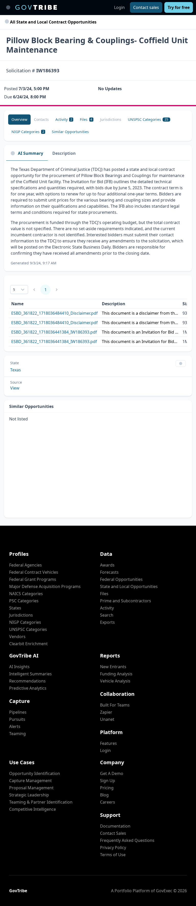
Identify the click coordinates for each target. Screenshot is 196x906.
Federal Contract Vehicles (33, 572)
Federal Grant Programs (32, 579)
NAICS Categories (26, 593)
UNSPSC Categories (28, 629)
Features (108, 743)
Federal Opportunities (121, 579)
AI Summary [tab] (30, 153)
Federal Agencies (25, 565)
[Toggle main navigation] (8, 7)
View (14, 388)
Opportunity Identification (34, 773)
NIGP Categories (25, 622)
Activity (107, 608)
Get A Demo (111, 773)
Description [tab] (64, 153)
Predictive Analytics (27, 688)
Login (119, 7)
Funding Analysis (116, 674)
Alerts (14, 726)
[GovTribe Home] (36, 7)
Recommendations (27, 681)
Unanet (107, 719)
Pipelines (18, 712)
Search (106, 615)
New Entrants (113, 666)
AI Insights (19, 666)
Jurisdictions (21, 615)
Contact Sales (113, 833)
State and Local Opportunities (129, 586)
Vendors (17, 636)
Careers (107, 802)
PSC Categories (24, 601)
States (15, 608)
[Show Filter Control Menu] (181, 363)
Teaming (17, 733)
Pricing (107, 788)
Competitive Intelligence (32, 809)
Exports (107, 622)
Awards (107, 565)
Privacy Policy (113, 847)
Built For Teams (115, 705)
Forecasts (109, 572)
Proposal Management (31, 788)
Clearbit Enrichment (28, 643)
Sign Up (107, 780)
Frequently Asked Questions (127, 840)
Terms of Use (113, 854)
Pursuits (17, 719)
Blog (104, 795)
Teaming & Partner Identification (40, 802)
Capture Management (30, 780)
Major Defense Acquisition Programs (45, 586)
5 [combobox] (14, 289)
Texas (15, 370)
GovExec (164, 890)
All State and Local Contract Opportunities (52, 22)
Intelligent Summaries (30, 674)
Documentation (115, 826)
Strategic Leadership (29, 795)
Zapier (106, 712)
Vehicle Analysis (115, 681)
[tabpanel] (98, 216)
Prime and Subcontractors (125, 601)
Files (104, 593)
